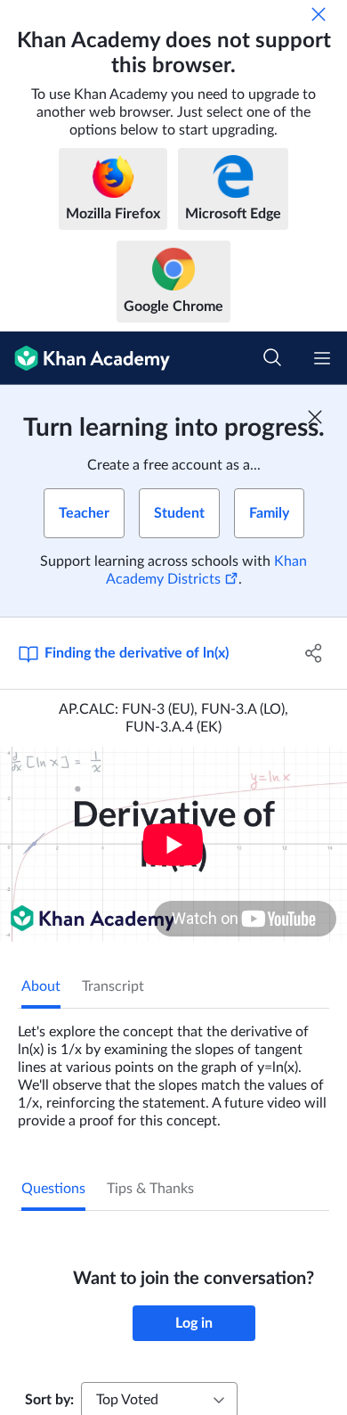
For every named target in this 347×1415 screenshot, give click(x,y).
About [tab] (41, 986)
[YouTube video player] (173, 844)
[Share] (313, 653)
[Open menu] (322, 358)
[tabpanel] (173, 1069)
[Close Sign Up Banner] (315, 417)
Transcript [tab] (113, 986)
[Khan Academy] (85, 358)
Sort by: (49, 1400)
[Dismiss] (318, 14)
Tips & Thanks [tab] (150, 1189)
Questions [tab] (53, 1189)
